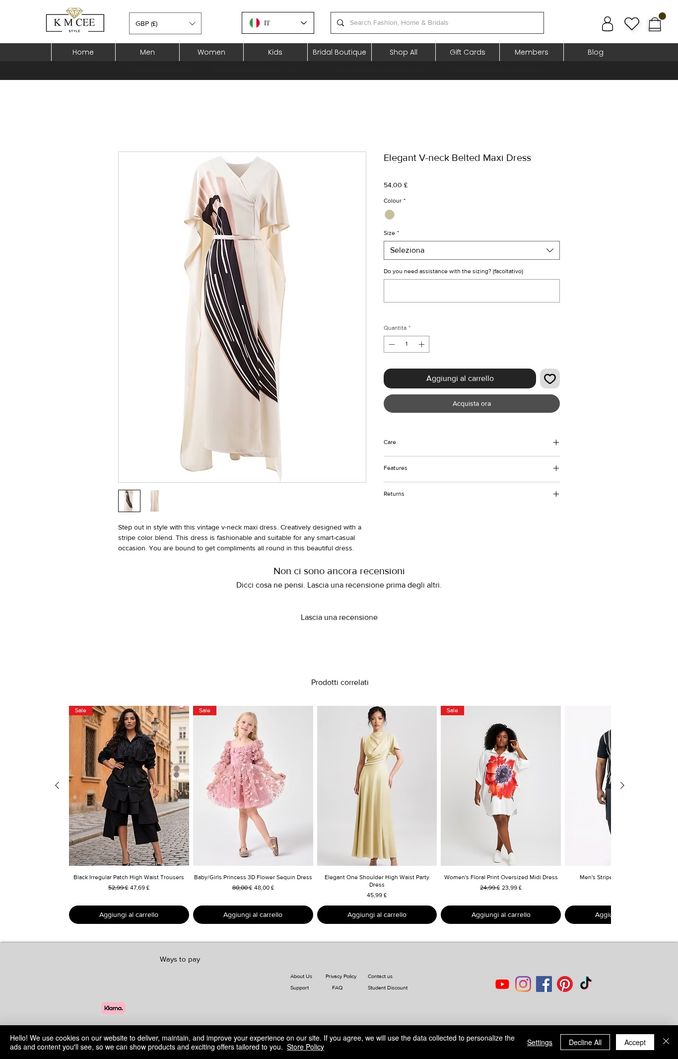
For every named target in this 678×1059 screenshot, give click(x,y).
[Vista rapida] (377, 786)
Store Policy (305, 1047)
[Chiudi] (666, 1042)
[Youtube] (502, 984)
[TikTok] (586, 984)
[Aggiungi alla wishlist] (550, 378)
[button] (165, 23)
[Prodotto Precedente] (57, 785)
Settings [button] (539, 1042)
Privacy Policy (341, 976)
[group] (339, 814)
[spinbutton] (406, 344)
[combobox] (472, 250)
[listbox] (165, 23)
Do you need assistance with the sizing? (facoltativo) (453, 271)
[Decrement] (390, 344)
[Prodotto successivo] (622, 785)
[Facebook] (544, 984)
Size (391, 232)
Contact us (380, 976)
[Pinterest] (565, 984)
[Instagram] (523, 984)
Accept (635, 1042)
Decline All (585, 1042)
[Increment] (422, 344)
